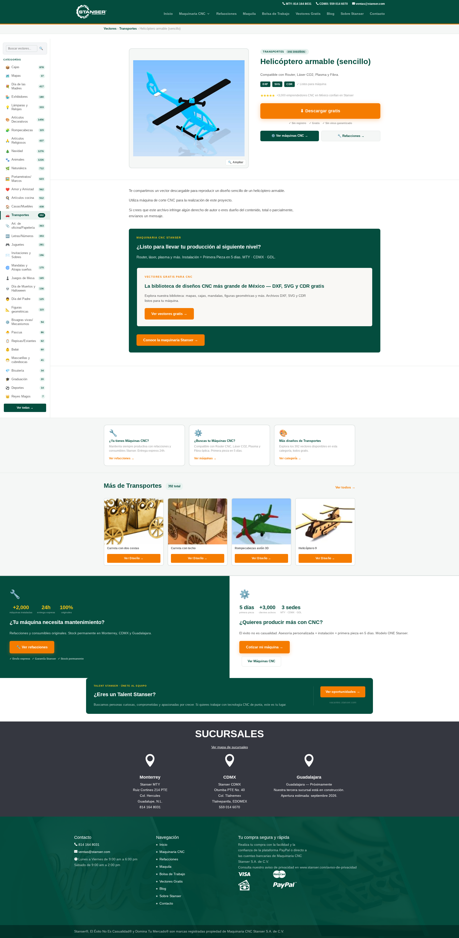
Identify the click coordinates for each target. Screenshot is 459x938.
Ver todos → (345, 487)
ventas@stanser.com (370, 3)
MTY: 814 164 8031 (298, 3)
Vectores (110, 28)
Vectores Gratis (308, 14)
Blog (330, 14)
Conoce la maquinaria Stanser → (170, 340)
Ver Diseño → (133, 558)
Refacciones (226, 14)
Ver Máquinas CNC (261, 661)
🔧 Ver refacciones (32, 647)
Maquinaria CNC (192, 14)
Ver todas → (25, 407)
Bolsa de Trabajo (276, 14)
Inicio (168, 14)
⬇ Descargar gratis (320, 110)
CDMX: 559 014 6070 (333, 3)
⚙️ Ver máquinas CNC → (289, 135)
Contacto (377, 14)
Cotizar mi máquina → (264, 647)
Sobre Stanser (352, 14)
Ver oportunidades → (343, 692)
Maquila (249, 14)
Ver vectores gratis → (169, 314)
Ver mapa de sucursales (229, 747)
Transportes (128, 28)
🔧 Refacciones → (351, 136)
